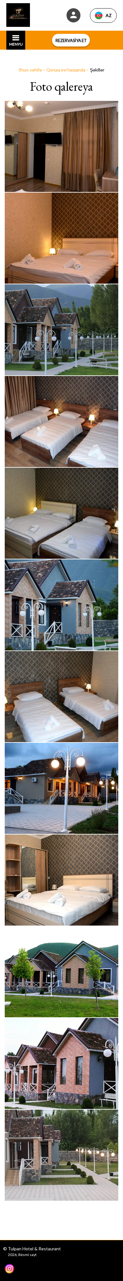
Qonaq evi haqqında (66, 69)
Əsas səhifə (31, 69)
